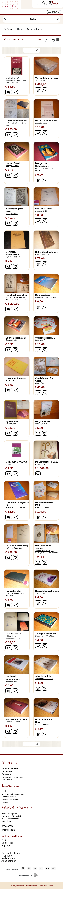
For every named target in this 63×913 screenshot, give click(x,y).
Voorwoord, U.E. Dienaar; (16, 297)
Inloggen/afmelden (10, 768)
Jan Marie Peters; (13, 681)
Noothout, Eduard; (42, 507)
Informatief (6, 855)
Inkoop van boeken (11, 799)
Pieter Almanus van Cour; (16, 300)
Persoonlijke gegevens (12, 777)
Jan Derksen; (40, 593)
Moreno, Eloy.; (41, 424)
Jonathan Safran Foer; (44, 679)
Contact (5, 802)
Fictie (4, 840)
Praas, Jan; (10, 381)
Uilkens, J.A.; (40, 464)
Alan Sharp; (50, 636)
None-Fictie (7, 843)
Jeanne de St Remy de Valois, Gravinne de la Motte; (46, 552)
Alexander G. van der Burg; (46, 297)
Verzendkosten (9, 796)
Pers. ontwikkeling (11, 853)
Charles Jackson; (13, 722)
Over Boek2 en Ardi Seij (13, 794)
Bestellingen (7, 771)
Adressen (6, 774)
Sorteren (49, 40)
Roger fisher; (40, 636)
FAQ (4, 791)
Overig (4, 848)
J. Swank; (9, 507)
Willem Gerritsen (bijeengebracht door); (15, 637)
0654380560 (7, 826)
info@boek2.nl (8, 830)
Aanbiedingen (8, 861)
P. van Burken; (19, 507)
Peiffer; (8, 464)
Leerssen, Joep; (41, 340)
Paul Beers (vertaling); (16, 81)
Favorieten (7, 780)
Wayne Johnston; (42, 725)
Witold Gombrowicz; (14, 80)
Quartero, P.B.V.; (41, 211)
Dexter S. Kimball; (13, 593)
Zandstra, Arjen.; (41, 123)
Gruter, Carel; (40, 383)
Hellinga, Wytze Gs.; (14, 548)
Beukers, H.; (11, 424)
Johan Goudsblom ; (13, 340)
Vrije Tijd (6, 845)
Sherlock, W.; (40, 80)
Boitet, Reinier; (12, 214)
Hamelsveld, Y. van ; (43, 254)
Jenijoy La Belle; (12, 166)
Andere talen (8, 858)
